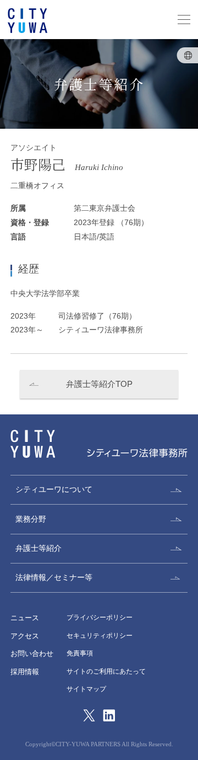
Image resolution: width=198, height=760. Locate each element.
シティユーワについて (53, 489)
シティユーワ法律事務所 (32, 444)
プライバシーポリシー (100, 617)
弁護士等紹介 (38, 548)
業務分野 (30, 519)
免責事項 (80, 653)
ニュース (24, 618)
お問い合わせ (31, 653)
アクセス (24, 636)
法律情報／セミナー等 (53, 577)
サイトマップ (86, 689)
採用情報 (24, 672)
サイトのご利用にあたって (106, 671)
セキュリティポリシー (100, 635)
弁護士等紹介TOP (99, 384)
